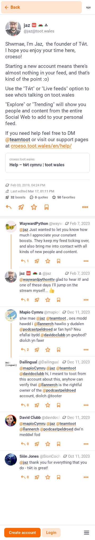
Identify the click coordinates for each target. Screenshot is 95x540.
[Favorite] (33, 207)
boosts (18, 197)
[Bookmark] (46, 207)
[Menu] (86, 532)
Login (51, 532)
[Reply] (8, 207)
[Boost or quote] (21, 207)
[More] (85, 207)
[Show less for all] (88, 7)
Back (15, 7)
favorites (66, 197)
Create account (22, 532)
